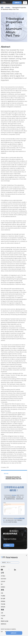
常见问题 (3, 604)
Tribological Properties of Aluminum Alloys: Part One (13, 477)
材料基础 (3, 601)
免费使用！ (14, 633)
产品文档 (3, 615)
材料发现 (3, 607)
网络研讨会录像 (4, 621)
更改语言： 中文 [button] (5, 562)
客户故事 (3, 598)
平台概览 (3, 596)
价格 (2, 593)
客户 (2, 584)
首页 (2, 631)
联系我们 (8, 545)
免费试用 (17, 3)
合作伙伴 (3, 581)
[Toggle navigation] (25, 2)
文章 (2, 613)
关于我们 (3, 576)
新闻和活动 (3, 624)
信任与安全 (3, 578)
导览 (2, 618)
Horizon (16, 518)
